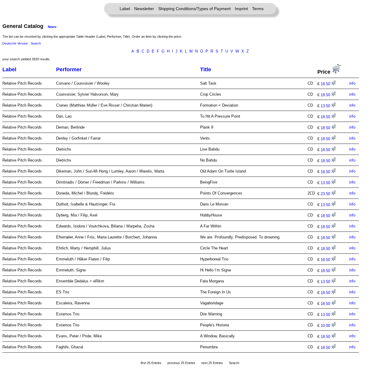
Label (125, 8)
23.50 (326, 194)
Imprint (241, 8)
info (352, 83)
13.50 (326, 106)
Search (36, 43)
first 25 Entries (151, 363)
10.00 (326, 325)
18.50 (326, 84)
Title (205, 69)
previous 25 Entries (181, 363)
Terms (258, 8)
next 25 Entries (212, 363)
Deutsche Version (15, 43)
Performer (69, 69)
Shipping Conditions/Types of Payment (194, 8)
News (52, 27)
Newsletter (144, 8)
